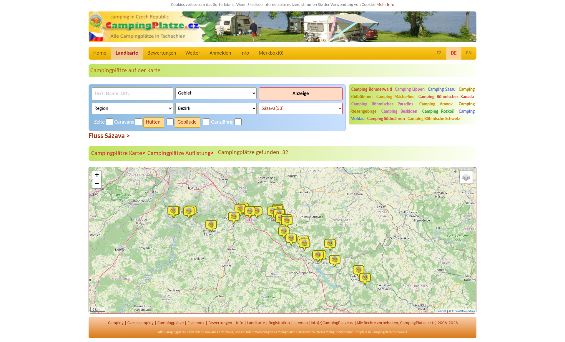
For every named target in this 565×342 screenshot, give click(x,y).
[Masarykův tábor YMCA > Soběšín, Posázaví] (292, 239)
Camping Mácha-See (395, 97)
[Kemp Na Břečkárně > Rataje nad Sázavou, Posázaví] (288, 221)
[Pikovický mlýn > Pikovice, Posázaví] (174, 211)
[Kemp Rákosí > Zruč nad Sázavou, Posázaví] (319, 256)
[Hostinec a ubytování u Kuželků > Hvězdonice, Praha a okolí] (251, 212)
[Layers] (466, 177)
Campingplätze (170, 323)
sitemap (301, 323)
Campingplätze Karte (118, 153)
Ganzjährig (222, 122)
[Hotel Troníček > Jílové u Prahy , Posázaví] (190, 212)
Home (99, 53)
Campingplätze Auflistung (180, 153)
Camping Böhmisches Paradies (382, 104)
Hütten (153, 122)
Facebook (196, 323)
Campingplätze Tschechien (183, 332)
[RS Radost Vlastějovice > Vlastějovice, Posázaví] (336, 260)
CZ (439, 53)
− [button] (97, 183)
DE (454, 53)
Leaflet (441, 311)
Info (244, 53)
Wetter (192, 53)
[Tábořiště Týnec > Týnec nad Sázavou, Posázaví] (212, 225)
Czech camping (140, 323)
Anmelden (220, 53)
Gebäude (187, 122)
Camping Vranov (436, 104)
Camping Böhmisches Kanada (446, 97)
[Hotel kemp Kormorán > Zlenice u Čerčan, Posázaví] (241, 209)
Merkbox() (271, 53)
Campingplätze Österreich (292, 332)
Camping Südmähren (386, 119)
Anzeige (301, 93)
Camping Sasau (442, 89)
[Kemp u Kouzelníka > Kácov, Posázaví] (305, 244)
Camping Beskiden (399, 111)
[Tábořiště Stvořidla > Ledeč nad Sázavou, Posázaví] (366, 278)
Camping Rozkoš (438, 111)
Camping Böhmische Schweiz (434, 119)
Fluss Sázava (109, 136)
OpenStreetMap (463, 311)
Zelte (99, 122)
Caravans (124, 122)
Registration (279, 323)
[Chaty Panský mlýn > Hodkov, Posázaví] (331, 244)
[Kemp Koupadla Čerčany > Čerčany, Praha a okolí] (235, 217)
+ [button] (97, 174)
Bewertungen (161, 53)
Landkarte (127, 53)
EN (469, 53)
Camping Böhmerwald (371, 89)
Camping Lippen (410, 89)
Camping (116, 323)
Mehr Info (385, 5)
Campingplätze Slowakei (389, 332)
